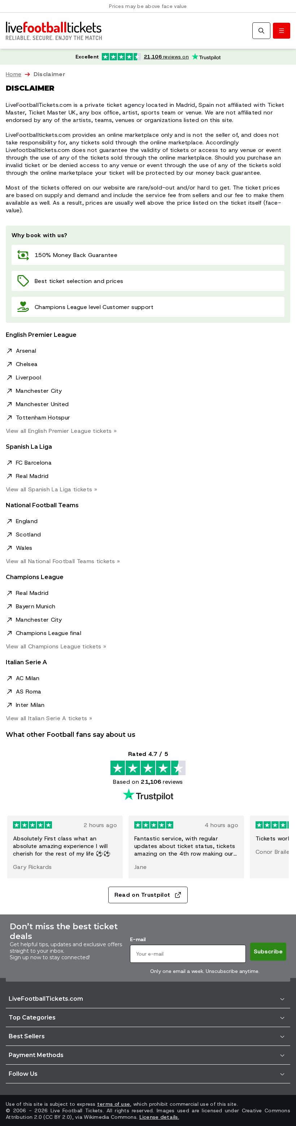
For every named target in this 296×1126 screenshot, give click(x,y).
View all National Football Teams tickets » (63, 561)
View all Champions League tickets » (56, 646)
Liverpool (28, 377)
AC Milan (28, 678)
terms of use (113, 1104)
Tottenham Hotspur (43, 417)
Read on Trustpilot (142, 895)
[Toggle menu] (281, 31)
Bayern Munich (35, 606)
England (27, 521)
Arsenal (26, 351)
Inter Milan (30, 705)
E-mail (137, 939)
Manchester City (39, 391)
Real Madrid (32, 476)
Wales (24, 548)
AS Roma (28, 691)
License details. (159, 1117)
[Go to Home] (54, 31)
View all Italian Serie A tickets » (49, 718)
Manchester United (42, 404)
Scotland (28, 534)
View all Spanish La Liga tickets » (51, 489)
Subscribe (268, 951)
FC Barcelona (34, 462)
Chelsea (27, 364)
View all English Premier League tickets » (61, 431)
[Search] (261, 31)
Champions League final (48, 633)
